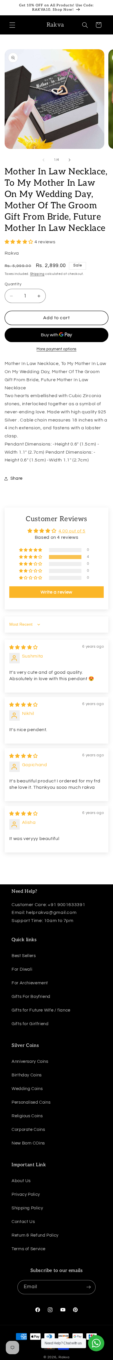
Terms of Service (28, 1249)
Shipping (37, 273)
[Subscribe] (88, 1287)
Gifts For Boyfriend (31, 996)
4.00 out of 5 (72, 531)
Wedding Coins (27, 1089)
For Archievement (30, 983)
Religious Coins (27, 1116)
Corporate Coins (28, 1129)
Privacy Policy (26, 1194)
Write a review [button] (56, 592)
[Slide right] (69, 160)
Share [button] (16, 478)
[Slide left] (43, 160)
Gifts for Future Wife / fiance (41, 1010)
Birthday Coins (27, 1075)
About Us (21, 1181)
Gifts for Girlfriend (30, 1024)
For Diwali (22, 969)
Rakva (64, 1357)
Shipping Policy (27, 1208)
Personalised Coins (31, 1102)
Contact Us (23, 1222)
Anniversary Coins (30, 1061)
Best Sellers (24, 956)
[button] (12, 25)
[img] (23, 647)
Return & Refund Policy (35, 1235)
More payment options (56, 349)
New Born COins (28, 1143)
